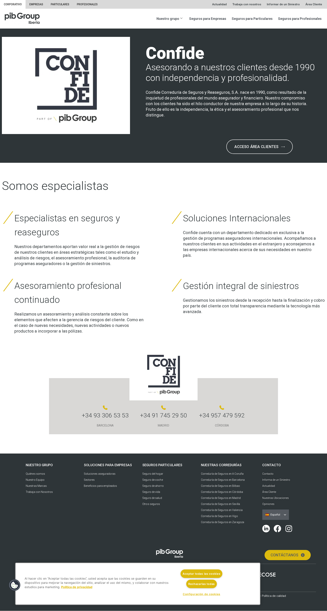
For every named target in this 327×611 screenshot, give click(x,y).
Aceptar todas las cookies (201, 573)
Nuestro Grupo (39, 465)
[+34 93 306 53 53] (105, 407)
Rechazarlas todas (201, 583)
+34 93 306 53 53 (105, 415)
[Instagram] (289, 528)
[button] (15, 585)
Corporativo (13, 4)
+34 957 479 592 (221, 415)
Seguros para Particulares (252, 19)
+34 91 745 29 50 (163, 415)
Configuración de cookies (201, 594)
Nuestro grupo (167, 19)
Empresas (36, 4)
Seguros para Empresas (207, 19)
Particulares (60, 4)
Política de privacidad (76, 587)
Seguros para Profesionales (300, 19)
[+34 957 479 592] (221, 407)
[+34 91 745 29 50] (163, 407)
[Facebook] (277, 528)
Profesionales (87, 4)
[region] (137, 584)
